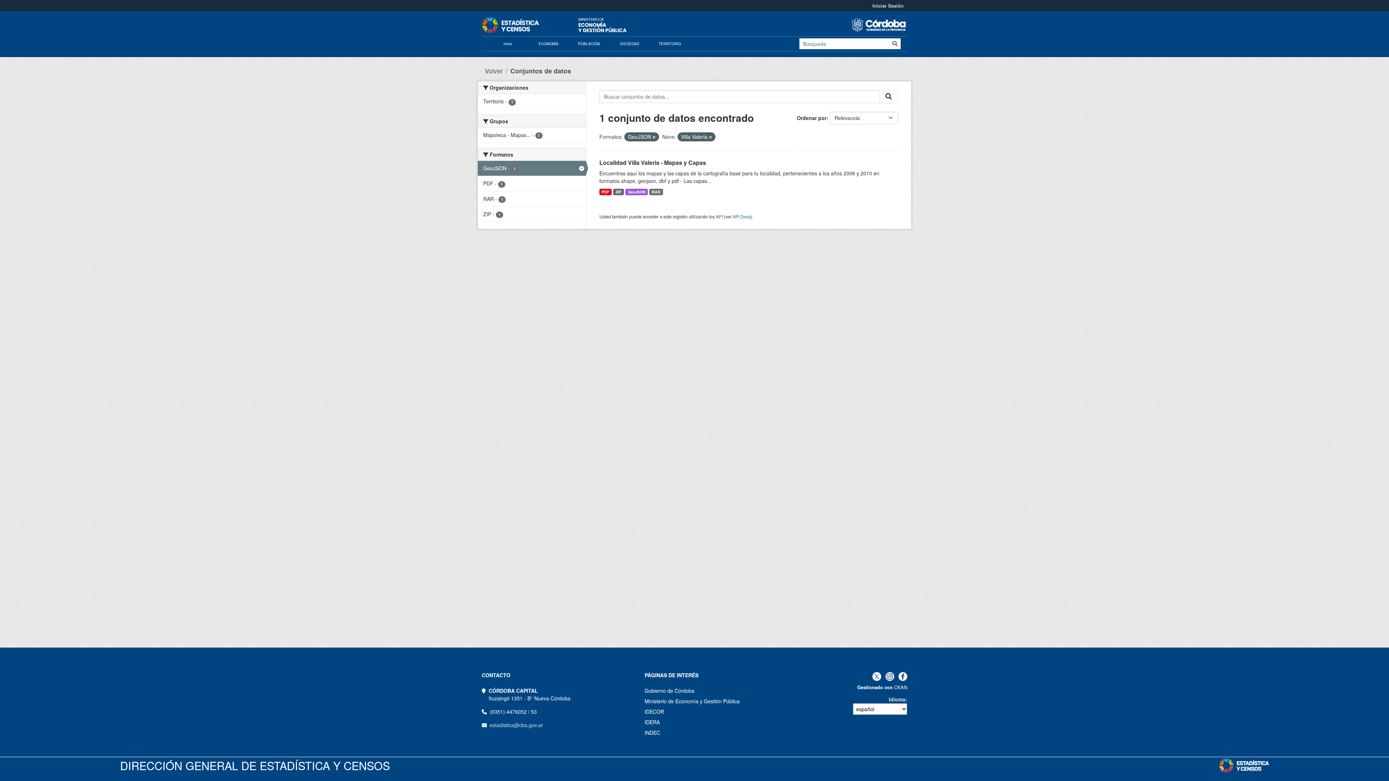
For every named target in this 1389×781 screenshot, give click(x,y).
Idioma (897, 699)
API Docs (741, 216)
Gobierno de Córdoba (669, 690)
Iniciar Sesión (888, 5)
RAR (656, 192)
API (719, 216)
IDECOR (654, 711)
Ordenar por (812, 117)
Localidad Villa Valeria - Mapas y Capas (652, 162)
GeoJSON (637, 192)
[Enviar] (894, 43)
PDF (605, 192)
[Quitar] (654, 137)
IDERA (652, 722)
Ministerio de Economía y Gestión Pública (692, 701)
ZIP (618, 192)
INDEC (652, 732)
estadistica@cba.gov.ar (516, 725)
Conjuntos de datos (540, 70)
